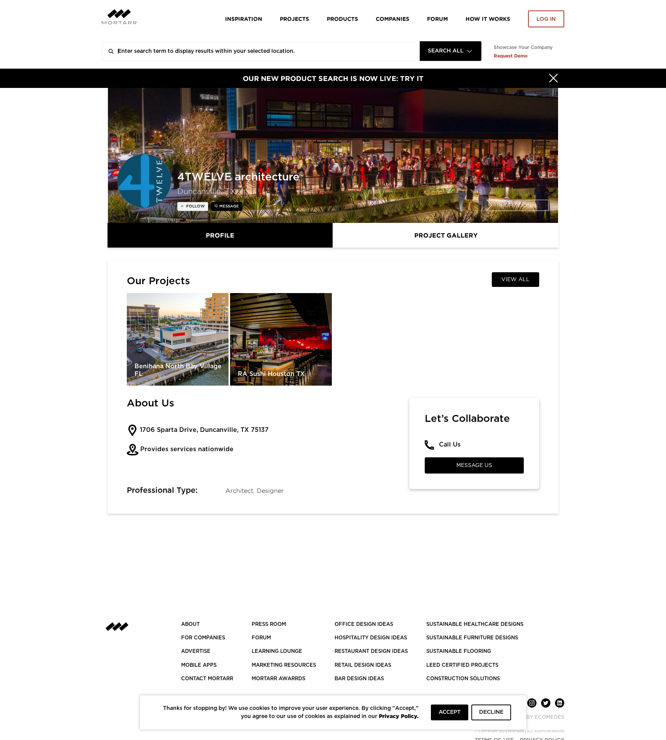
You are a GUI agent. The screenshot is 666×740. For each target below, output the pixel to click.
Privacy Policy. (399, 716)
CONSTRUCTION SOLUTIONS (463, 678)
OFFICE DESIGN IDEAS (364, 624)
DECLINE (491, 712)
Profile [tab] (220, 235)
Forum (437, 19)
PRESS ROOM (269, 624)
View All (515, 279)
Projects (294, 19)
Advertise (195, 651)
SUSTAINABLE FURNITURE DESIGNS (472, 638)
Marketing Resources (284, 665)
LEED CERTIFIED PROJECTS (462, 665)
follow (195, 206)
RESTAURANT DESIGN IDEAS (371, 651)
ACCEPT (450, 712)
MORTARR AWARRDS (278, 678)
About (190, 624)
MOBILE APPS (199, 665)
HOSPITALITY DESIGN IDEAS (371, 638)
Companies (392, 19)
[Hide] (553, 78)
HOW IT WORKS (488, 19)
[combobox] (450, 51)
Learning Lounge (277, 651)
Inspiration (243, 19)
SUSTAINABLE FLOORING (458, 651)
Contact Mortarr (207, 678)
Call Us (450, 445)
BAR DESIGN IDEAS (359, 678)
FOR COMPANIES (203, 638)
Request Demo (511, 55)
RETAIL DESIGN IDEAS (363, 665)
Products (342, 19)
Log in (546, 19)
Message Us (474, 465)
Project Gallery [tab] (446, 235)
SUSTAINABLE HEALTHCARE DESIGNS (474, 624)
